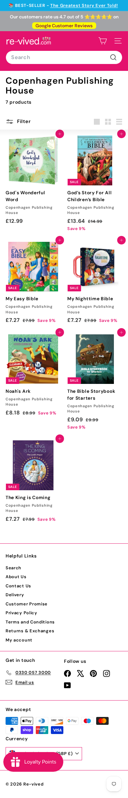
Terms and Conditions (30, 622)
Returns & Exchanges (30, 631)
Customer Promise (27, 604)
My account (19, 640)
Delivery (15, 595)
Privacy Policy (21, 613)
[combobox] (64, 57)
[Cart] (102, 41)
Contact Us (18, 586)
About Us (16, 576)
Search (13, 568)
